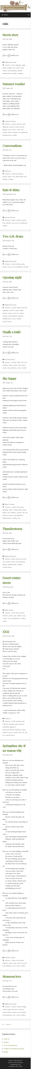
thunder (20, 71)
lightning (18, 65)
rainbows (8, 223)
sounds (5, 132)
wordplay (20, 73)
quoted (5, 176)
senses (19, 129)
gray (22, 507)
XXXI (6, 632)
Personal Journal (10, 217)
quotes (10, 176)
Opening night (12, 277)
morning (5, 365)
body (22, 721)
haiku (18, 308)
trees (14, 966)
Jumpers (6, 1042)
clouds (14, 264)
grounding (6, 727)
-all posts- (8, 65)
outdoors (19, 220)
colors (18, 507)
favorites (19, 124)
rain (14, 68)
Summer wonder (14, 84)
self (25, 176)
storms (5, 71)
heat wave (24, 308)
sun (16, 223)
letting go (18, 730)
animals (14, 362)
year (19, 518)
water (13, 319)
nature (17, 127)
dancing (18, 264)
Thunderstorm (12, 529)
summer (15, 132)
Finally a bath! (12, 332)
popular (9, 68)
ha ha (13, 65)
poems (5, 68)
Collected (8, 171)
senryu (18, 68)
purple (4, 512)
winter (4, 621)
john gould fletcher (8, 730)
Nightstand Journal (10, 62)
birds (18, 362)
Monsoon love (12, 976)
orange (16, 510)
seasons (13, 129)
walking (10, 179)
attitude (18, 721)
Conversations (12, 146)
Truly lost (7, 1039)
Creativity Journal (10, 121)
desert (13, 613)
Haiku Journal (9, 610)
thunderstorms (7, 73)
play (23, 264)
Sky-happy (9, 378)
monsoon (12, 127)
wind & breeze (7, 321)
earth (16, 724)
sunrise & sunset (8, 515)
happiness (13, 727)
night (23, 65)
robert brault (19, 176)
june (24, 124)
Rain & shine (11, 190)
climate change (21, 1007)
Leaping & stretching (14, 1048)
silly (22, 68)
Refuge (6, 1052)
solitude (5, 179)
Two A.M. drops (13, 236)
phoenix (5, 313)
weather (14, 73)
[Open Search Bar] (28, 14)
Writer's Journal (9, 504)
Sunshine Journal (10, 957)
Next (9, 1024)
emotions (21, 724)
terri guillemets (12, 71)
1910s (13, 721)
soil (26, 732)
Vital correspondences (10, 1045)
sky (22, 129)
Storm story (10, 35)
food (17, 960)
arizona (14, 124)
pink (20, 510)
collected (14, 174)
